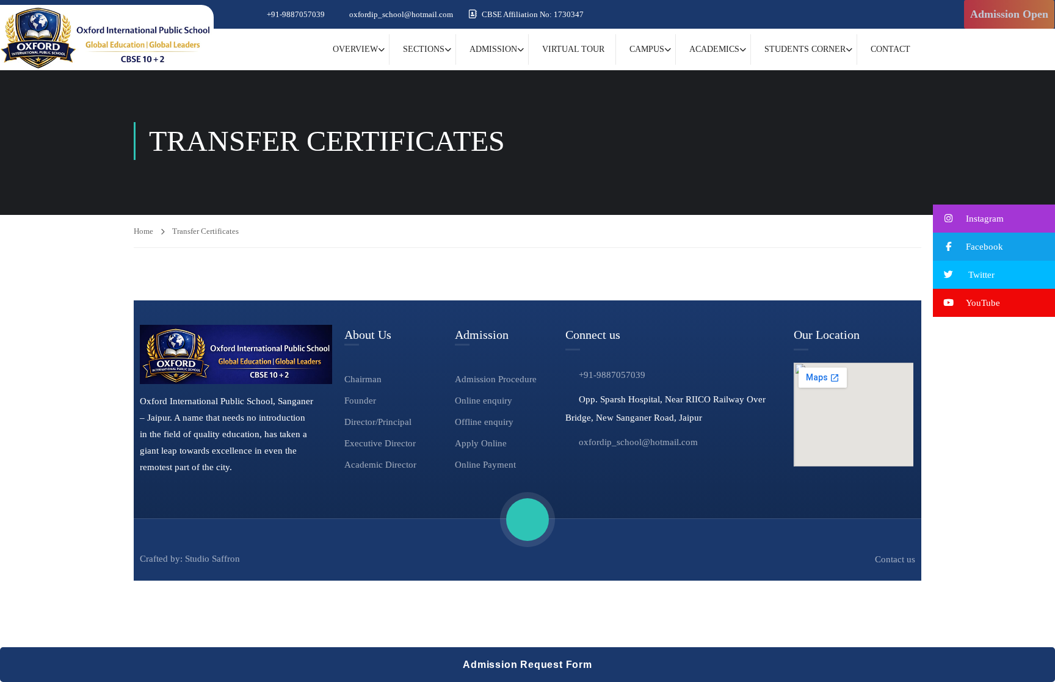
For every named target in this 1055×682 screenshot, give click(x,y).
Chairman (363, 379)
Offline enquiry (484, 422)
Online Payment (485, 465)
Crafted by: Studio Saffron (190, 559)
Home (143, 231)
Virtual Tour (573, 49)
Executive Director (380, 443)
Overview (355, 49)
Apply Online (481, 443)
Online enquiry (483, 400)
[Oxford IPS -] (107, 37)
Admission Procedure (496, 379)
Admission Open (1009, 14)
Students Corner (805, 49)
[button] (994, 219)
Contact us (895, 559)
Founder (360, 400)
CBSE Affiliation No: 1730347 (533, 14)
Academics (714, 49)
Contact (890, 49)
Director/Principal (377, 422)
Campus (646, 49)
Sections (423, 49)
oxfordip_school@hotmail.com (401, 14)
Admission (493, 49)
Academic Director (380, 465)
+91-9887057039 (296, 14)
